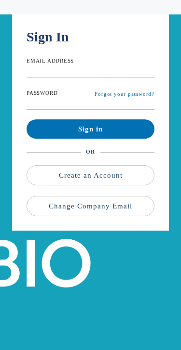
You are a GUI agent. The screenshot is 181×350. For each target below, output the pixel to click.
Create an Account (91, 175)
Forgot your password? (124, 94)
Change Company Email (90, 206)
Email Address (50, 61)
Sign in (90, 129)
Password (42, 93)
